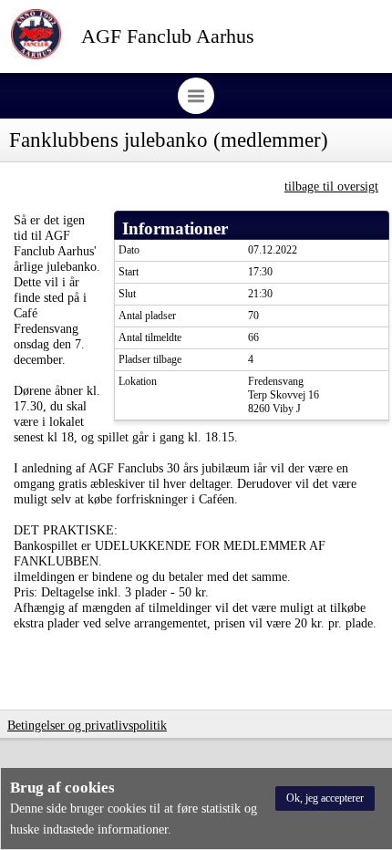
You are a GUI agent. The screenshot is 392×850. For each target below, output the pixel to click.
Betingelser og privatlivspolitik (87, 725)
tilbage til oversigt (331, 186)
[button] (325, 798)
